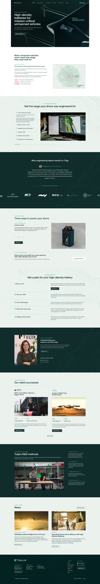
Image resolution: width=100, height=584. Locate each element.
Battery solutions (40, 2)
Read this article (17, 541)
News (67, 2)
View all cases (50, 433)
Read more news (80, 504)
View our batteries (19, 33)
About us (54, 2)
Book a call (82, 2)
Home (33, 2)
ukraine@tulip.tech (40, 566)
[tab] (25, 116)
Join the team (61, 2)
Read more (18, 240)
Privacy (84, 578)
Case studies (48, 2)
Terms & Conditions (77, 578)
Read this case (19, 427)
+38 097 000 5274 (41, 568)
